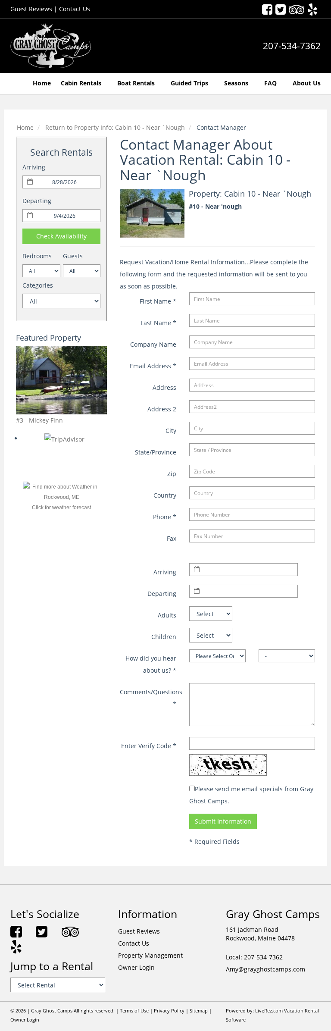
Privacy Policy (169, 1011)
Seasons (237, 83)
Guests (73, 256)
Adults (167, 615)
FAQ (271, 83)
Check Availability (61, 236)
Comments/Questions (151, 698)
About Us (307, 83)
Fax (171, 538)
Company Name (153, 344)
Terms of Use (134, 1011)
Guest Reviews (31, 9)
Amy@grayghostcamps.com (265, 969)
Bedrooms (37, 256)
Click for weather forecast (61, 508)
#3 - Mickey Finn (39, 420)
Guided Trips (190, 83)
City (171, 430)
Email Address (153, 366)
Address (164, 387)
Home (42, 83)
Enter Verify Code (148, 746)
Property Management (150, 955)
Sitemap (199, 1011)
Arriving (33, 167)
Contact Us (74, 9)
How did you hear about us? (150, 664)
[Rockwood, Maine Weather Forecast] (61, 492)
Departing (36, 201)
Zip (171, 474)
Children (163, 637)
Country (164, 495)
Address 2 (161, 409)
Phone (164, 517)
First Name (158, 301)
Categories (37, 285)
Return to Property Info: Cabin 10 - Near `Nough (115, 127)
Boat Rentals (136, 83)
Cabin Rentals (82, 83)
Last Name (158, 323)
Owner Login (136, 967)
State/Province (155, 452)
